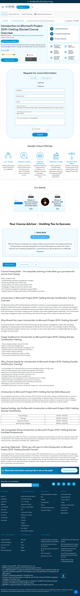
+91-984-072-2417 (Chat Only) (41, 2)
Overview (4, 14)
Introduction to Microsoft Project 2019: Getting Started (40, 20)
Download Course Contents (44, 14)
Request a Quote (9, 60)
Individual (41, 83)
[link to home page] (10, 7)
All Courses (20, 7)
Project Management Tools (17, 20)
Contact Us (4, 114)
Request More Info (14, 14)
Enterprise (41, 86)
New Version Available (9, 41)
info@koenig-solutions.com (41, 129)
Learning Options (5, 111)
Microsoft (6, 20)
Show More (4, 50)
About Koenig (4, 104)
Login (40, 135)
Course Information (26, 14)
